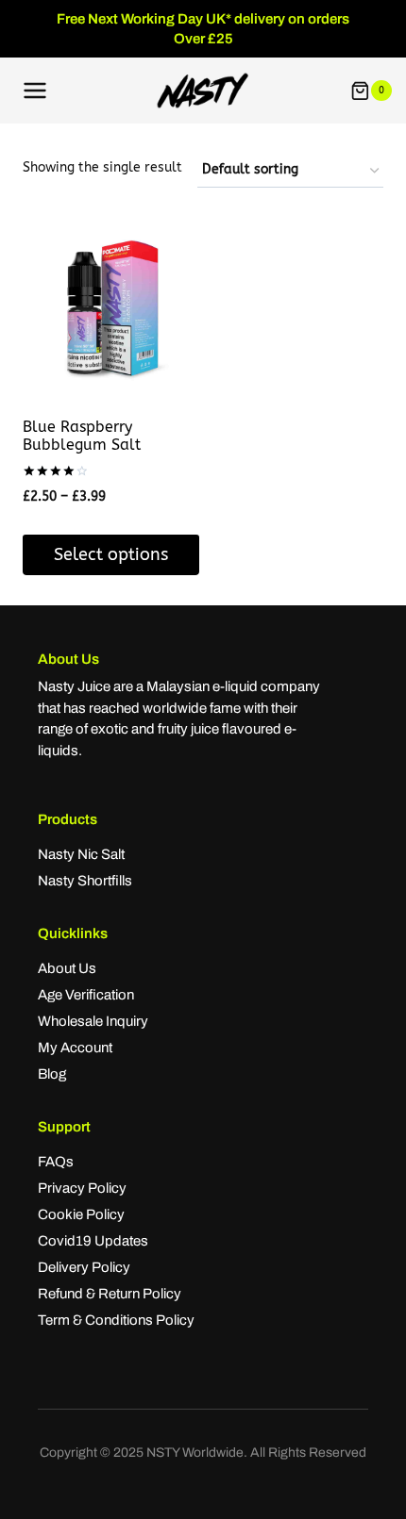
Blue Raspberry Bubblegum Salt (82, 436)
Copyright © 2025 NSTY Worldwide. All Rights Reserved (203, 1452)
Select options (111, 554)
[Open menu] (35, 91)
